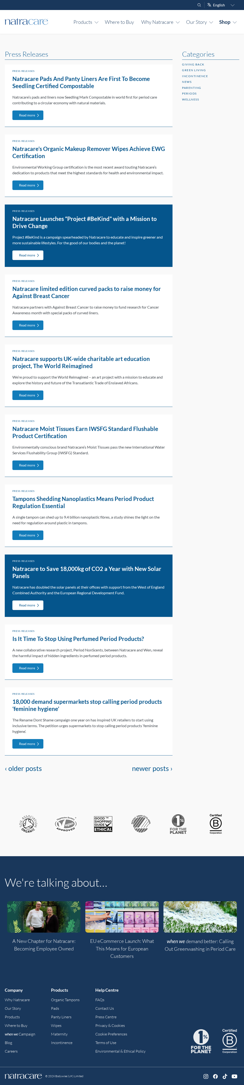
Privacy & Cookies (110, 1025)
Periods (189, 93)
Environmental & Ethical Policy (120, 1051)
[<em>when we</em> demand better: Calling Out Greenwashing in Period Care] (200, 917)
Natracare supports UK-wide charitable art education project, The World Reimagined (81, 362)
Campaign (20, 1034)
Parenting (191, 88)
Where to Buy (119, 22)
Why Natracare (157, 22)
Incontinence (195, 76)
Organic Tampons (65, 999)
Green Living (194, 70)
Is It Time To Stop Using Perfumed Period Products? (78, 638)
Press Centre (106, 1017)
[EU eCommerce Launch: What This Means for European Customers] (122, 917)
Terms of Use (105, 1042)
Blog (8, 1042)
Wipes (56, 1025)
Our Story (196, 22)
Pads (55, 1008)
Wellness (190, 99)
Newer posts (152, 768)
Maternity (59, 1034)
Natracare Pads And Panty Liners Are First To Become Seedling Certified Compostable (81, 82)
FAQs (99, 999)
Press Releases (23, 71)
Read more (27, 115)
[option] (44, 929)
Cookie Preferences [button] (111, 1034)
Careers (11, 1051)
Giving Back (193, 64)
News (187, 82)
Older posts (23, 768)
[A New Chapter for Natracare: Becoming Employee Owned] (44, 917)
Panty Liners (61, 1017)
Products (82, 22)
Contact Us (104, 1008)
